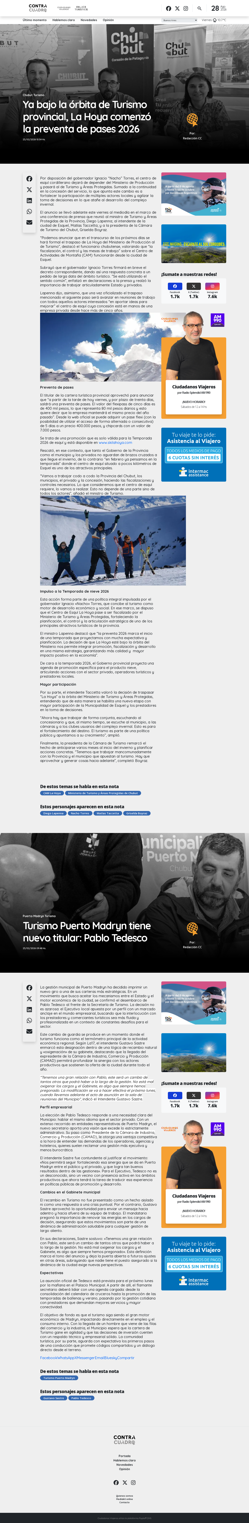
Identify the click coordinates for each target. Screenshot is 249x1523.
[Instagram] (186, 8)
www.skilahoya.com (115, 442)
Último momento (35, 20)
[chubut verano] (193, 193)
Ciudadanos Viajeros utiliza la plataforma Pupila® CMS (124, 1518)
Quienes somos (124, 1495)
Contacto (124, 1502)
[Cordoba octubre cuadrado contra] (193, 243)
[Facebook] (168, 8)
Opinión (108, 20)
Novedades (89, 20)
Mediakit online (124, 1499)
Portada (125, 1456)
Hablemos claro (63, 20)
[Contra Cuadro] (38, 8)
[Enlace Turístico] (81, 8)
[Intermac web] (193, 455)
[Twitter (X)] (193, 286)
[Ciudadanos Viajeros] (63, 8)
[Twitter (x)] (177, 8)
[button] (29, 180)
